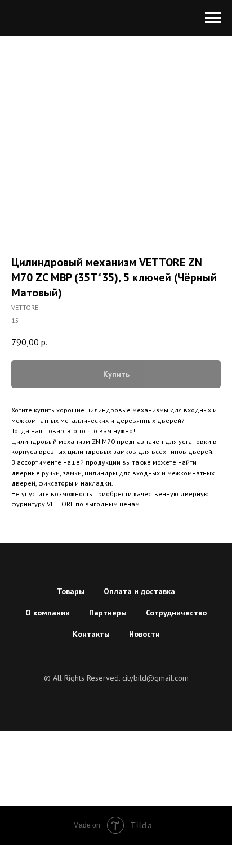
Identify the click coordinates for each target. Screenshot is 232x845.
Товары (70, 591)
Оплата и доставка (139, 591)
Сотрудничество (176, 613)
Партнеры (108, 613)
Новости (144, 634)
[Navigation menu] (213, 18)
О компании (47, 613)
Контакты (91, 634)
